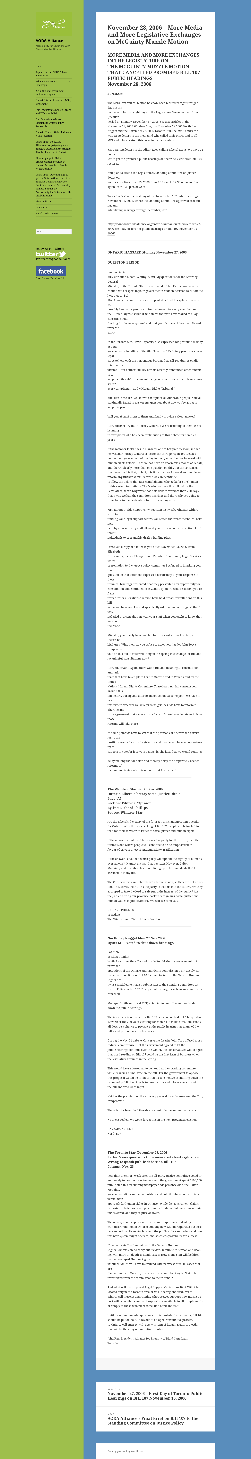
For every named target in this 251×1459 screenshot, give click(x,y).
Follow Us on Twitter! (50, 249)
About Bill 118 (43, 201)
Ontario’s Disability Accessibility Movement (53, 102)
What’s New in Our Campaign (46, 83)
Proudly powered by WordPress (125, 1451)
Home (39, 66)
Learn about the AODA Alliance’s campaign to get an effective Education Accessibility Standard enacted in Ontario (53, 147)
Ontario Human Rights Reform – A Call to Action (53, 134)
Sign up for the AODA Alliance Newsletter (52, 73)
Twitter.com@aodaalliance (53, 259)
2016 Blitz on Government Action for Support (50, 92)
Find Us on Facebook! (50, 278)
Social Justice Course (47, 213)
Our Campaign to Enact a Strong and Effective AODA (53, 111)
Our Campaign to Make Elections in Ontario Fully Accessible (50, 123)
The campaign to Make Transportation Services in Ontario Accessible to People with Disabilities (51, 163)
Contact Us (41, 207)
